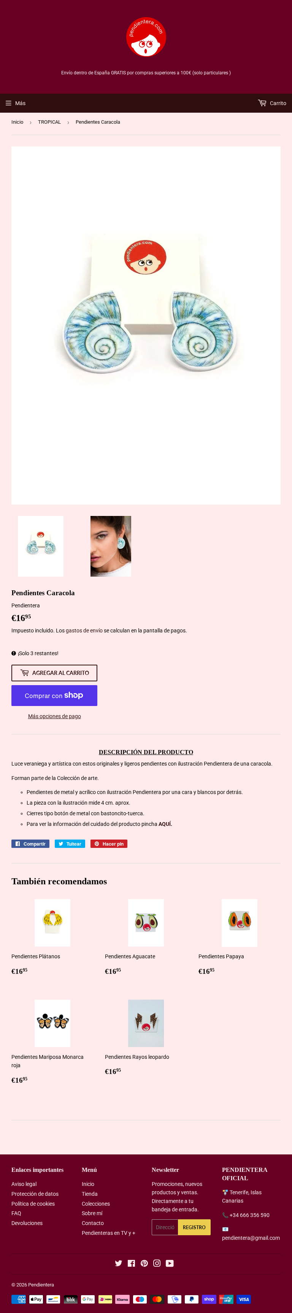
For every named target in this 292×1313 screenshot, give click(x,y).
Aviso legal (23, 1184)
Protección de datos (35, 1194)
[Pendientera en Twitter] (118, 1264)
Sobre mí (92, 1213)
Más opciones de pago (54, 716)
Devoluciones (27, 1223)
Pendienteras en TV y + (108, 1233)
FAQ (16, 1213)
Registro (194, 1227)
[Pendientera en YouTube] (170, 1264)
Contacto (93, 1223)
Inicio (17, 122)
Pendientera (41, 1285)
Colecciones (96, 1204)
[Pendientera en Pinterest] (144, 1264)
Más (20, 103)
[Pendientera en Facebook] (131, 1264)
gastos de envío (84, 630)
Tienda (90, 1194)
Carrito (277, 103)
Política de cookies (33, 1204)
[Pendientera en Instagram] (157, 1264)
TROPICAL (49, 122)
